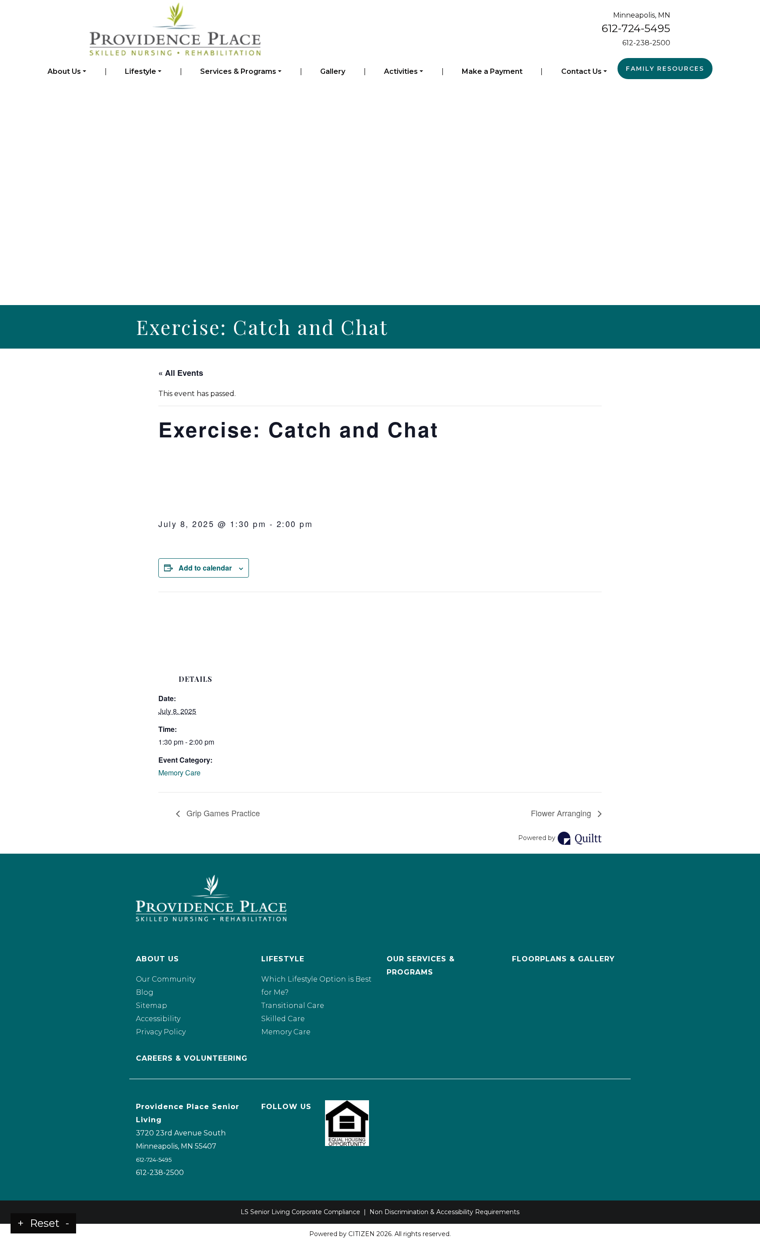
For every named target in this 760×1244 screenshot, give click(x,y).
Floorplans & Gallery (563, 959)
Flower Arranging (562, 812)
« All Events (180, 372)
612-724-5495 (636, 28)
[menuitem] (67, 72)
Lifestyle (140, 71)
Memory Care (179, 772)
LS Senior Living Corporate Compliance (300, 1212)
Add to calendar (205, 568)
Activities (401, 71)
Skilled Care (283, 1019)
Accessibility (158, 1019)
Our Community (165, 979)
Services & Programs (238, 71)
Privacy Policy (161, 1032)
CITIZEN (361, 1234)
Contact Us (581, 71)
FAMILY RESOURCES (665, 69)
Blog (144, 992)
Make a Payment (492, 71)
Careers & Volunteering (192, 1058)
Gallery (332, 71)
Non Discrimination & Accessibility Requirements (444, 1212)
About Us (64, 71)
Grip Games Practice (222, 812)
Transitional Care (292, 1005)
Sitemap (151, 1005)
